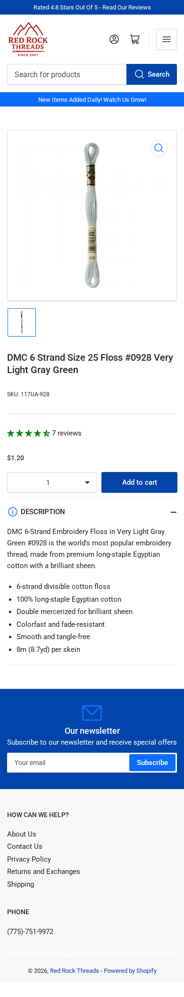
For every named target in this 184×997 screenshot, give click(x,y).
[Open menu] (166, 39)
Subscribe (152, 762)
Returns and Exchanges (43, 871)
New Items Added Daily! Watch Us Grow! (92, 99)
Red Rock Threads (74, 970)
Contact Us (24, 846)
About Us (21, 834)
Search (158, 74)
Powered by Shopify (130, 970)
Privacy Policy (29, 859)
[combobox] (92, 74)
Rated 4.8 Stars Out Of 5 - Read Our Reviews (92, 7)
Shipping (20, 884)
